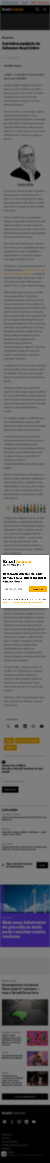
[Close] (45, 561)
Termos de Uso (35, 602)
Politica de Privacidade (14, 602)
